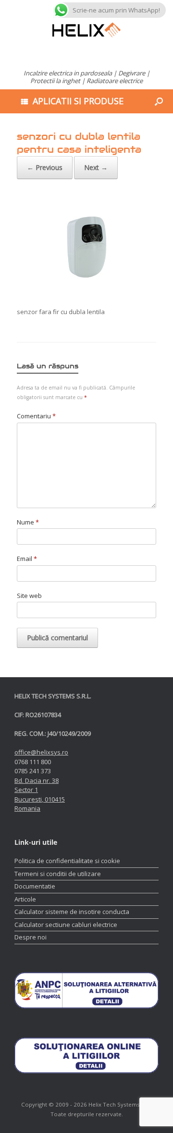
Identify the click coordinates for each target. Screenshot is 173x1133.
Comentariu (36, 416)
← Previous (44, 167)
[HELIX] (86, 30)
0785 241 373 (32, 771)
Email (27, 558)
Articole (25, 899)
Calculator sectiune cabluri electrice (65, 924)
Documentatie (34, 886)
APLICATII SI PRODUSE (78, 101)
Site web (29, 595)
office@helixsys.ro (41, 752)
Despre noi (30, 937)
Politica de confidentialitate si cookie (67, 860)
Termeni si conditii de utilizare (57, 873)
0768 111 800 (32, 761)
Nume (28, 522)
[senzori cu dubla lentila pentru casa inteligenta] (86, 295)
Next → (96, 167)
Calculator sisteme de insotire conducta (71, 911)
